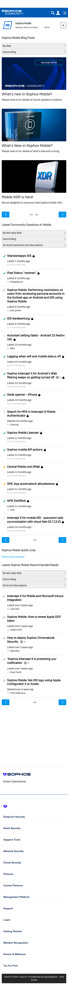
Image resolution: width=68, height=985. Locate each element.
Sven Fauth (15, 672)
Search (53, 13)
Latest (18, 261)
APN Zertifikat (16, 501)
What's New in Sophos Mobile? (27, 145)
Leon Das (15, 608)
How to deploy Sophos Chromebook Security (31, 640)
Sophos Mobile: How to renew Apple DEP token (34, 619)
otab (12, 509)
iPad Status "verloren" (21, 273)
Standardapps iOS (19, 256)
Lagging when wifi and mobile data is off (34, 356)
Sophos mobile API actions (25, 449)
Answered (4, 256)
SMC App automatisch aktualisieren (31, 484)
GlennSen (15, 650)
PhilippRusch (16, 281)
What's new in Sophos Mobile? (27, 94)
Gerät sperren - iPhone (22, 394)
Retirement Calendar (13, 556)
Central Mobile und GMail (23, 467)
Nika (12, 348)
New (63, 25)
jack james (15, 310)
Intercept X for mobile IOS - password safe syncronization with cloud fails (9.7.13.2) (35, 520)
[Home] (17, 12)
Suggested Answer (4, 467)
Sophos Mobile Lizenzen (23, 433)
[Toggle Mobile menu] (63, 13)
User (58, 13)
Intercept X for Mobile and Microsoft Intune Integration (35, 598)
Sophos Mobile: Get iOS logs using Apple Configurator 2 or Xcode (34, 682)
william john (16, 629)
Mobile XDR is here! (17, 197)
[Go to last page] (37, 214)
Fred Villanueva (17, 692)
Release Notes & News (26, 27)
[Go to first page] (31, 214)
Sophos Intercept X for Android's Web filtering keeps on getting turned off (32, 375)
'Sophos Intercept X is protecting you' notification (32, 661)
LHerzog (14, 424)
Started (20, 421)
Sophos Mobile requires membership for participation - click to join (34, 978)
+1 (60, 377)
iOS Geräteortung (18, 318)
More (47, 27)
